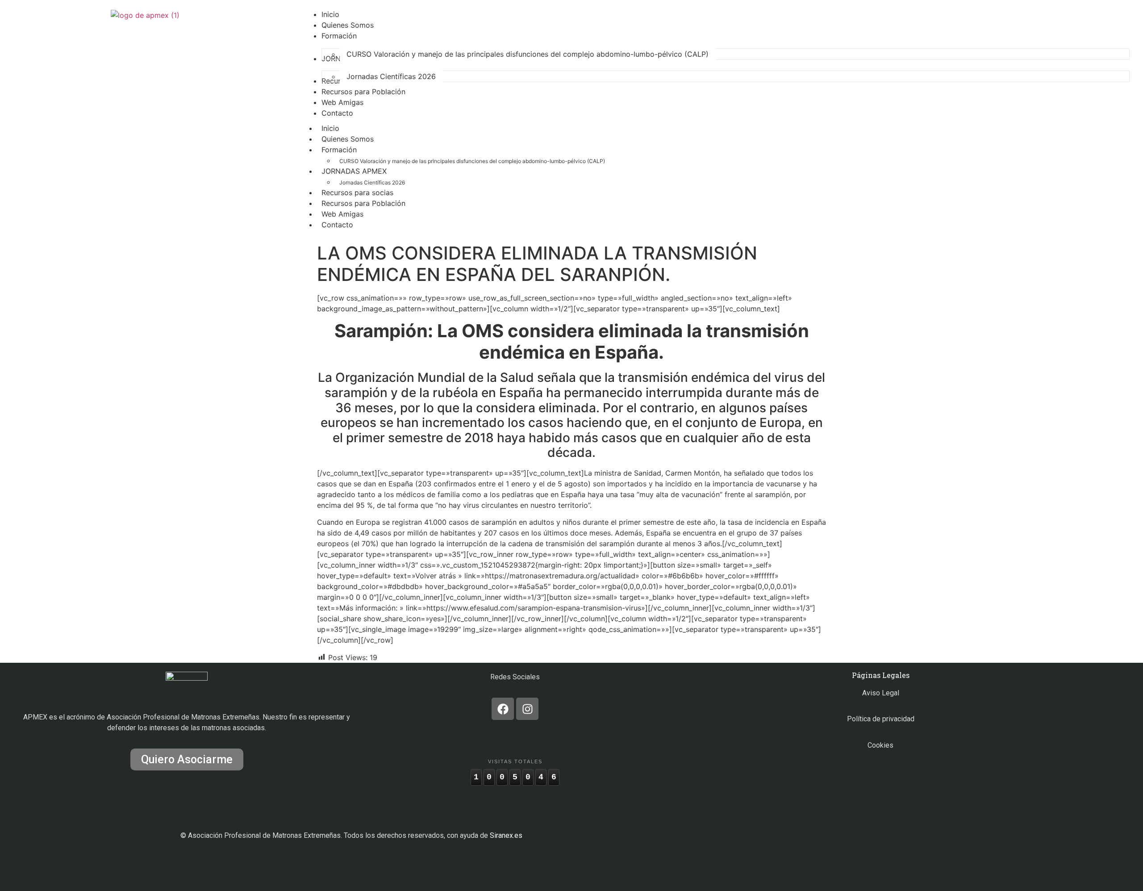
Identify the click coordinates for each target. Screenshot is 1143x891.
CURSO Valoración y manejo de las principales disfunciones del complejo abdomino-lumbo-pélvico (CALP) (472, 161)
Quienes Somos (347, 138)
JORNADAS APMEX (354, 171)
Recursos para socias (357, 192)
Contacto (337, 224)
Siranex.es (506, 835)
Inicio (330, 128)
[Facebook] (503, 709)
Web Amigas (342, 213)
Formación (339, 149)
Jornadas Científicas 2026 (372, 182)
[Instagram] (527, 709)
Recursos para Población (363, 203)
